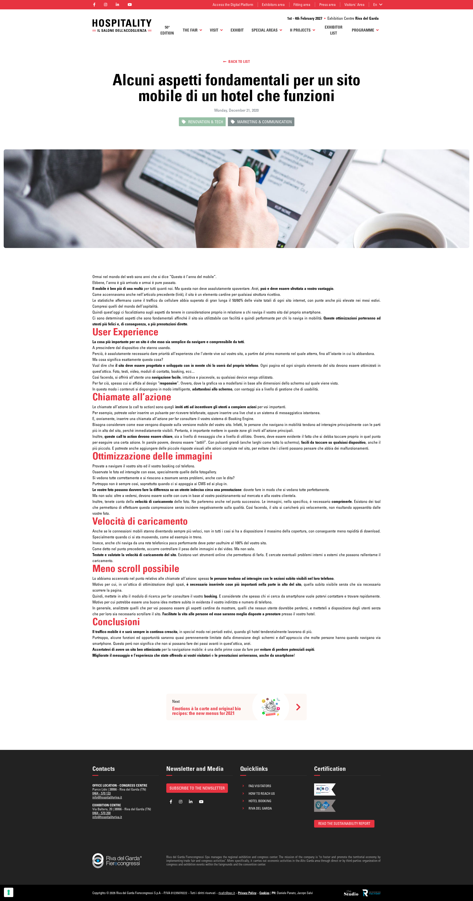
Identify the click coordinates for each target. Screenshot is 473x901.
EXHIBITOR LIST (333, 30)
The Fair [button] (190, 30)
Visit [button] (214, 30)
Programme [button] (363, 30)
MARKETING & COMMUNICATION (264, 121)
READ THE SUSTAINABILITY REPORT (344, 823)
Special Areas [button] (265, 30)
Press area (327, 4)
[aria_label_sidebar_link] (351, 893)
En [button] (375, 4)
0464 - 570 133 (101, 793)
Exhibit (237, 30)
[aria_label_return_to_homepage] (122, 25)
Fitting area (301, 4)
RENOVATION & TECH (205, 121)
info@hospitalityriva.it (107, 797)
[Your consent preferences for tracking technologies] (8, 892)
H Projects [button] (300, 30)
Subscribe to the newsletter (197, 788)
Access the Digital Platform (233, 4)
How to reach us (262, 793)
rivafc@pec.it (227, 893)
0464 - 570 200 (101, 813)
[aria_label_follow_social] (94, 5)
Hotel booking (260, 801)
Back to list (239, 61)
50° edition (167, 30)
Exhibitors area (273, 4)
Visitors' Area (354, 4)
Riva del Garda (260, 808)
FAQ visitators (260, 786)
